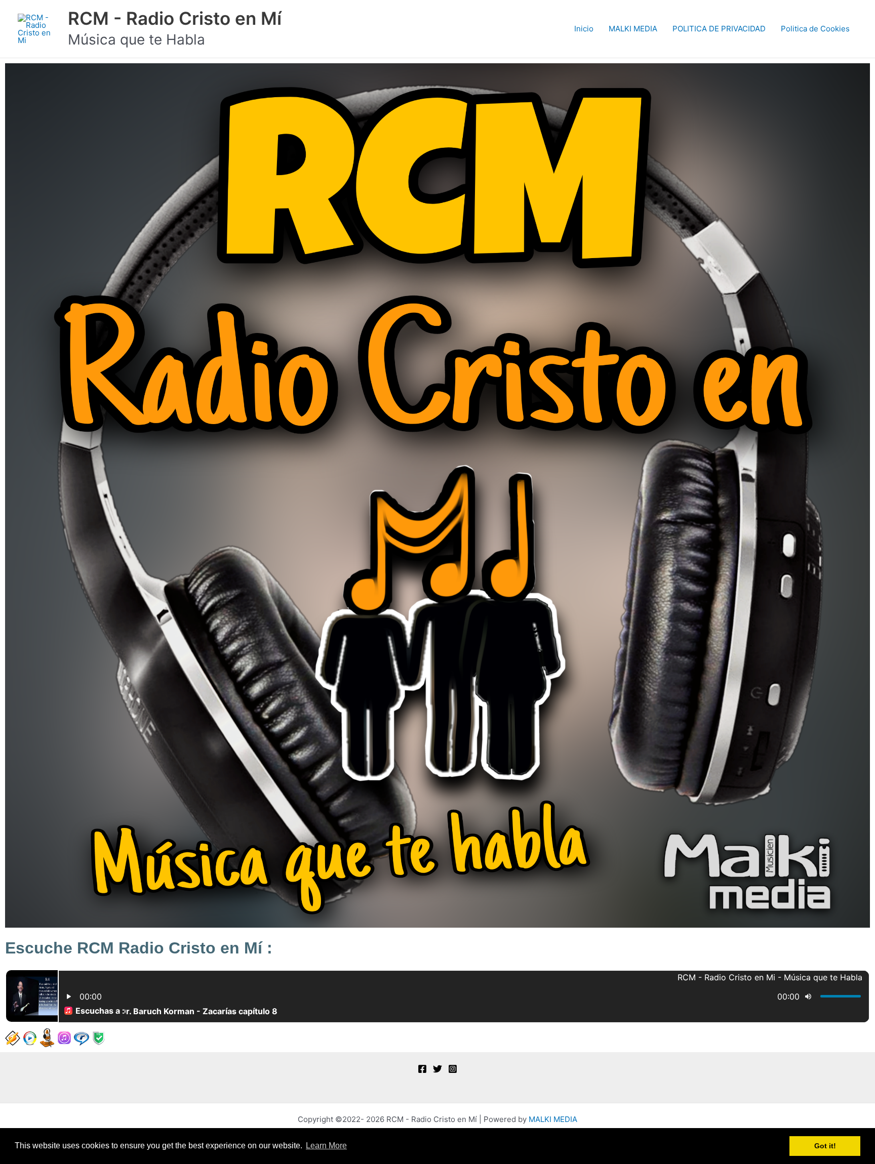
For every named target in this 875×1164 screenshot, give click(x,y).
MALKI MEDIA (633, 28)
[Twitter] (437, 1068)
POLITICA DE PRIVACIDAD (719, 28)
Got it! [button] (825, 1146)
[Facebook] (422, 1068)
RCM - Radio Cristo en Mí (175, 18)
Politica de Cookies (815, 28)
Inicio (583, 28)
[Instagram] (452, 1068)
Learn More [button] (326, 1145)
